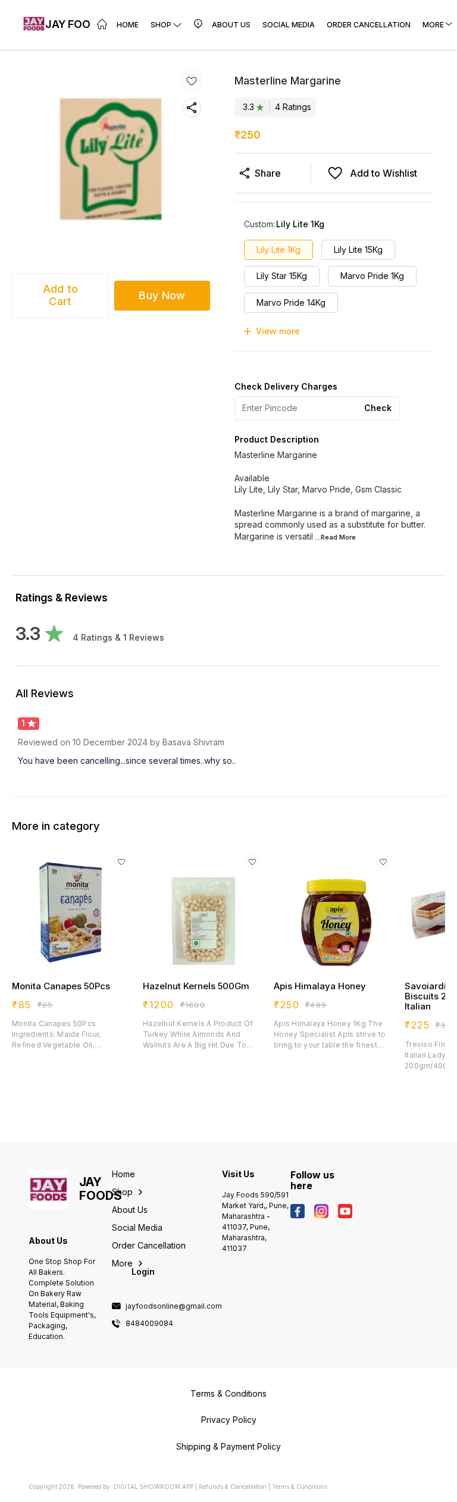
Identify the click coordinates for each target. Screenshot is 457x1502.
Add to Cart (61, 295)
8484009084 (149, 1323)
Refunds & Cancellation (233, 1486)
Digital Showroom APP (153, 1486)
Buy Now (162, 295)
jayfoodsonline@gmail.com (174, 1306)
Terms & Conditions (299, 1486)
